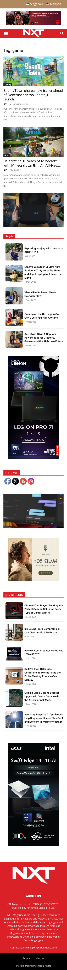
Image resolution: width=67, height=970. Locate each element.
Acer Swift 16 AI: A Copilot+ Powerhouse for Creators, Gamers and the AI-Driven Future (43, 338)
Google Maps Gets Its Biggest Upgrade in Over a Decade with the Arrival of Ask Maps (42, 696)
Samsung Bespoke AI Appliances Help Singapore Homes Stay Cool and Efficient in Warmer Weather (43, 718)
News (6, 155)
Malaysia (40, 958)
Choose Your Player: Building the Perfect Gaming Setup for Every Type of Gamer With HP (43, 609)
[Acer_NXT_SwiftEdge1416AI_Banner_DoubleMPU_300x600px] (33, 845)
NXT (5, 104)
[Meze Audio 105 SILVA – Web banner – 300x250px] (33, 580)
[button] (5, 33)
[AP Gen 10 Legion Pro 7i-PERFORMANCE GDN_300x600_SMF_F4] (33, 458)
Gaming (7, 85)
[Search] (62, 33)
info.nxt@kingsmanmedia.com (40, 947)
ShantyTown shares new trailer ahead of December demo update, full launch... (33, 95)
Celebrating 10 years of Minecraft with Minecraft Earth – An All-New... (32, 163)
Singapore (28, 958)
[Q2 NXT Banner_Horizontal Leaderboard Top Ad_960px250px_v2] (33, 24)
